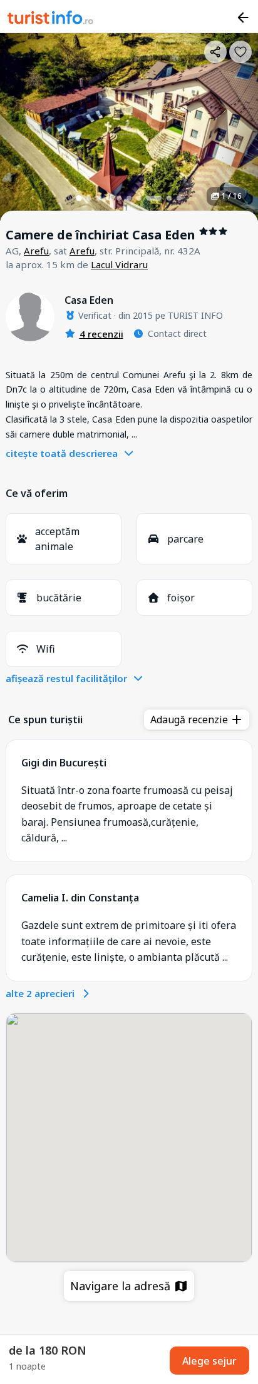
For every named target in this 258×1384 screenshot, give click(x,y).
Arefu (36, 250)
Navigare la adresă (121, 1285)
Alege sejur (209, 1361)
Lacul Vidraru (119, 264)
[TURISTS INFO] (51, 19)
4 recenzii (101, 334)
